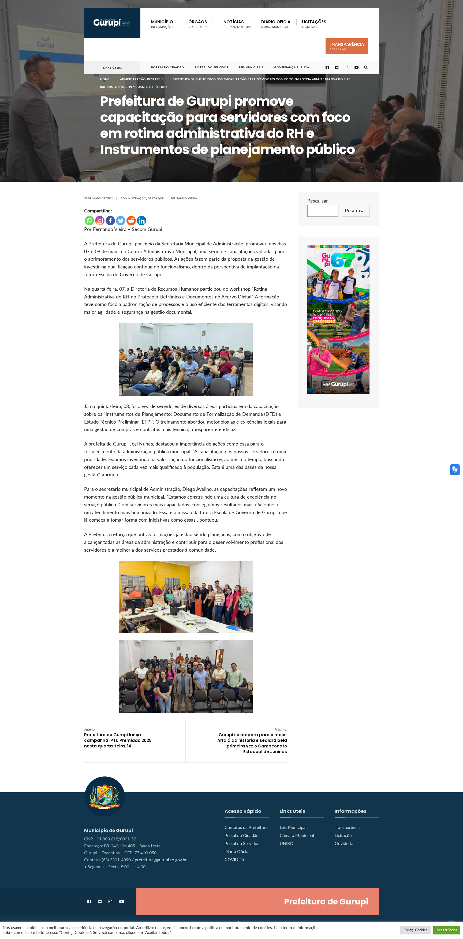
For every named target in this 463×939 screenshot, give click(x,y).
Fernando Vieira (184, 198)
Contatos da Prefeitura (246, 827)
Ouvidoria (344, 843)
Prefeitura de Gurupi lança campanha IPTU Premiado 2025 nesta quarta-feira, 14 (117, 738)
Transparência (347, 46)
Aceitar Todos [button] (446, 930)
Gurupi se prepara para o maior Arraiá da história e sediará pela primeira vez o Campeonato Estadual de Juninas (252, 740)
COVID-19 (235, 860)
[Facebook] (110, 220)
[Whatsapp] (89, 220)
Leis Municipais (251, 67)
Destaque (155, 79)
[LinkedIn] (141, 220)
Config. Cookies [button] (415, 930)
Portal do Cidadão (242, 835)
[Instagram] (99, 220)
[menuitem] (167, 23)
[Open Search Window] (366, 67)
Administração (133, 79)
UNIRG (286, 843)
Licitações (314, 24)
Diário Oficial (276, 24)
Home (104, 79)
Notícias (237, 24)
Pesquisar (317, 201)
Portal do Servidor (211, 67)
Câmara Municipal (297, 835)
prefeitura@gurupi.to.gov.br (161, 860)
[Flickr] (337, 67)
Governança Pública (291, 67)
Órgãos (198, 24)
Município (162, 24)
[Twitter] (120, 220)
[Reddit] (131, 220)
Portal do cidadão (167, 67)
